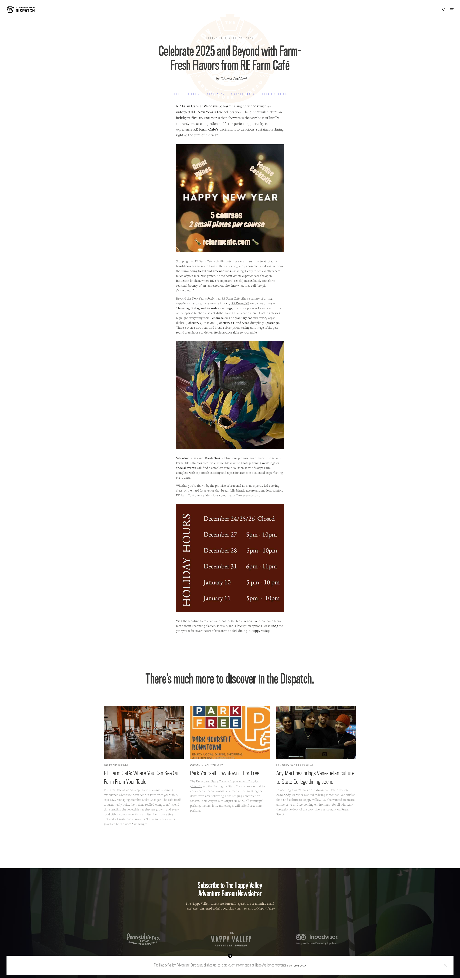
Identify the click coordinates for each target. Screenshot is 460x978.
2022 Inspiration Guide (116, 765)
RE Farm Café (188, 106)
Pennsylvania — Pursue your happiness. (143, 939)
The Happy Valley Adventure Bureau (231, 939)
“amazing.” (139, 824)
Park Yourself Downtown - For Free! (225, 773)
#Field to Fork (186, 94)
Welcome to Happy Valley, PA (206, 765)
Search (444, 9)
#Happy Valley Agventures (231, 94)
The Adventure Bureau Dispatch (20, 9)
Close (445, 965)
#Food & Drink (275, 94)
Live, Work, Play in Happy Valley (295, 765)
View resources (295, 965)
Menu (452, 9)
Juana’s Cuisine (302, 790)
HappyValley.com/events (270, 965)
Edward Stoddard (233, 78)
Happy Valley (260, 631)
